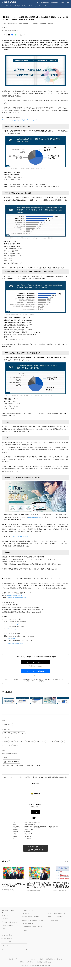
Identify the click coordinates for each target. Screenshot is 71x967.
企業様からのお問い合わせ (26, 962)
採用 (57, 741)
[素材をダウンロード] (20, 34)
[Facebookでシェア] (12, 34)
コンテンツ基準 (33, 959)
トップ (4, 777)
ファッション (48, 6)
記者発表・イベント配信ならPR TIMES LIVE (33, 920)
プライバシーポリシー (21, 959)
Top (2, 6)
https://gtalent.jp (12, 638)
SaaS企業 (31, 741)
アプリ (24, 6)
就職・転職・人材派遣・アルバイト (14, 733)
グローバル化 (41, 741)
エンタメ (30, 6)
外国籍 (6, 741)
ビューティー (39, 6)
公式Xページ (4, 946)
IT (63, 741)
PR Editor (24, 930)
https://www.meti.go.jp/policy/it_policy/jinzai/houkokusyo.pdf (19, 120)
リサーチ (50, 741)
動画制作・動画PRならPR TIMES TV (31, 917)
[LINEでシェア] (15, 34)
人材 (12, 741)
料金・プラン (4, 918)
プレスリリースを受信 (42, 2)
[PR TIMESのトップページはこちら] (10, 2)
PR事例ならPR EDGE (53, 920)
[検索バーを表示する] (68, 2)
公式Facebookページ (6, 938)
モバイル (17, 6)
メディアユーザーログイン (35, 662)
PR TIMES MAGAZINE (27, 923)
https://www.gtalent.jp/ (34, 517)
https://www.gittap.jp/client (20, 536)
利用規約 (41, 959)
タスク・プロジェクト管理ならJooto (57, 913)
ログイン (63, 2)
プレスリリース (13, 777)
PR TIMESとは (5, 915)
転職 (14, 745)
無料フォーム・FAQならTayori (55, 917)
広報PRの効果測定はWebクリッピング (32, 927)
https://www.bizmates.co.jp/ (14, 595)
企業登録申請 (55, 2)
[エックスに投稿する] (8, 34)
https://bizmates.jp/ (12, 624)
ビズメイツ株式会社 (25, 777)
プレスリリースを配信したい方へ (9, 925)
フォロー (35, 812)
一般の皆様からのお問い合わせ (43, 962)
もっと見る (66, 861)
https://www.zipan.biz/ (13, 629)
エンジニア (7, 745)
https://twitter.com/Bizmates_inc (16, 597)
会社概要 (11, 959)
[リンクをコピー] (24, 34)
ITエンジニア (20, 741)
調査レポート (7, 724)
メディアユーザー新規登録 (35, 671)
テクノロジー (9, 6)
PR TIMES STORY (26, 913)
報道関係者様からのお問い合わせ (53, 959)
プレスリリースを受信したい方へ (9, 922)
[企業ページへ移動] (35, 794)
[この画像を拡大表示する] (8, 700)
